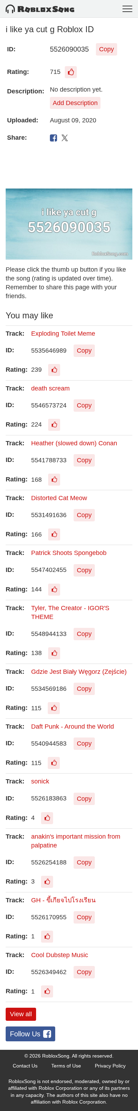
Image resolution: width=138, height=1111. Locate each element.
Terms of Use (66, 1066)
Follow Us (25, 1034)
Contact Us (25, 1066)
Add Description (75, 102)
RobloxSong (55, 1056)
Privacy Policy (110, 1066)
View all (21, 1014)
